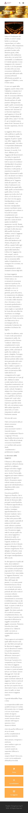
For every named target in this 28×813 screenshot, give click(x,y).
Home (5, 13)
